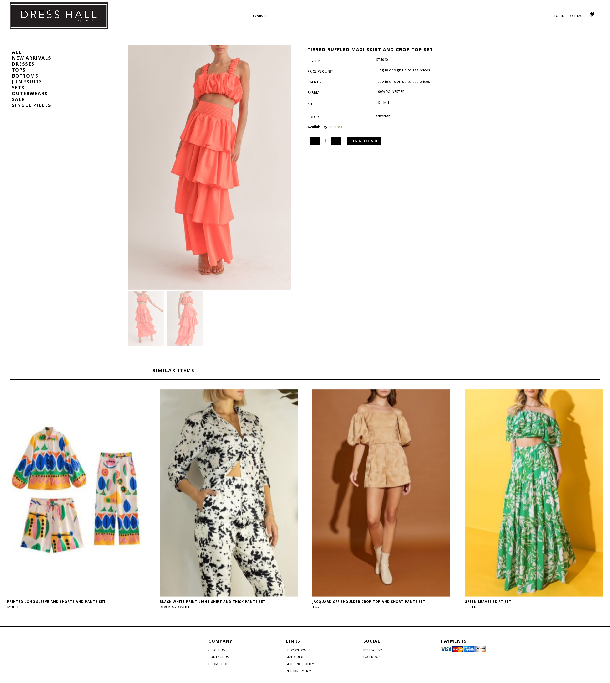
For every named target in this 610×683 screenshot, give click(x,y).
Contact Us (218, 657)
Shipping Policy (300, 664)
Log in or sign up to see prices (403, 70)
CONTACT (577, 16)
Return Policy (298, 671)
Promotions (219, 664)
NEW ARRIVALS (31, 58)
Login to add (364, 141)
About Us (216, 649)
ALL (17, 52)
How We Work (298, 649)
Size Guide (295, 657)
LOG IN (559, 16)
